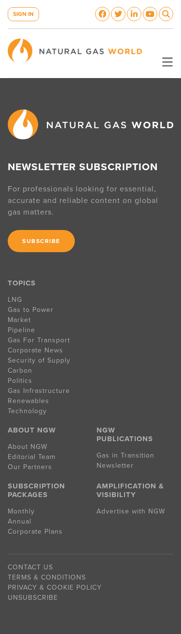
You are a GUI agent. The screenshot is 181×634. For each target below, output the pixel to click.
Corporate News (35, 350)
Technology (27, 411)
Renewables (28, 401)
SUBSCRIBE (41, 241)
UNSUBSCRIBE (33, 598)
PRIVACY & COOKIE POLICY (55, 587)
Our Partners (30, 467)
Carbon (20, 370)
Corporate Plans (35, 531)
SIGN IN (23, 14)
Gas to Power (31, 310)
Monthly (21, 511)
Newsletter (115, 465)
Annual (19, 521)
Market (19, 320)
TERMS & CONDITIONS (47, 577)
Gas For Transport (39, 340)
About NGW (27, 447)
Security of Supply (39, 360)
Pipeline (23, 330)
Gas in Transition (125, 455)
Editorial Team (32, 457)
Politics (20, 381)
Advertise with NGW (131, 511)
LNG (15, 300)
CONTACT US (30, 567)
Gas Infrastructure (39, 391)
